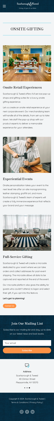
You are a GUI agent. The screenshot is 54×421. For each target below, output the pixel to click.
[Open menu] (4, 6)
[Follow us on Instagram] (22, 412)
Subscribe (27, 350)
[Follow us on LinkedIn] (33, 412)
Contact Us (9, 306)
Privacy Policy (36, 402)
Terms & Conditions (19, 402)
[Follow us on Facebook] (27, 412)
